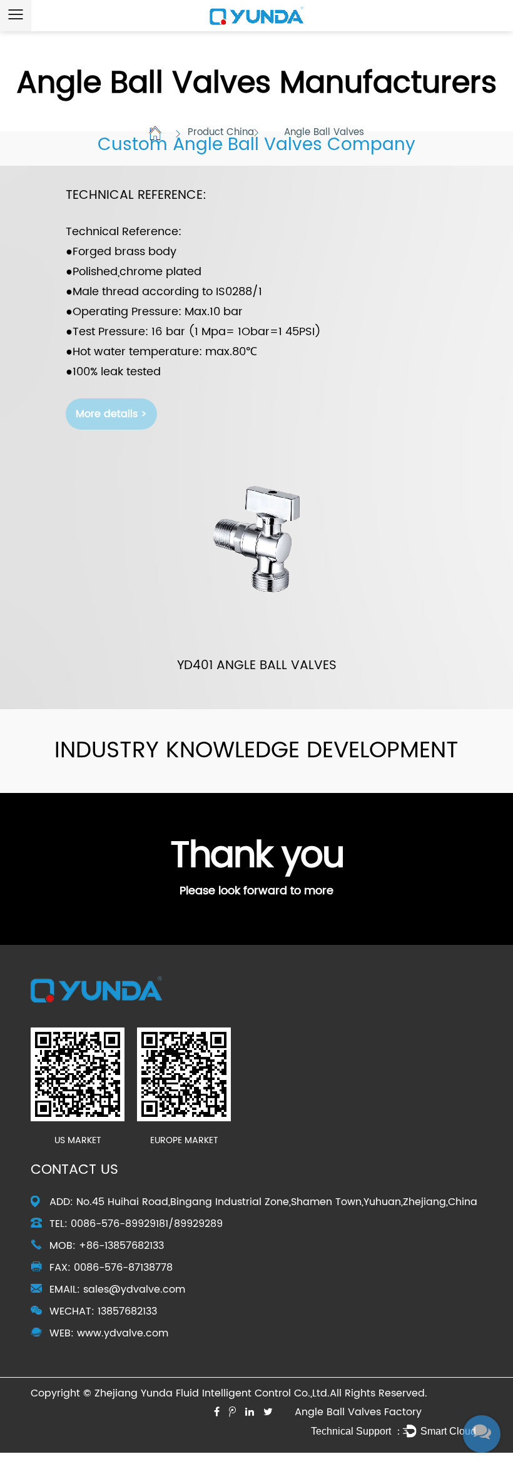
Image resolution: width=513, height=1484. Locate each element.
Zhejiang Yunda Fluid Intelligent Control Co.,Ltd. (212, 1393)
